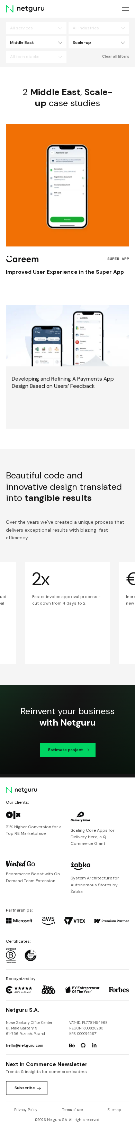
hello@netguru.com (24, 1045)
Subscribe (25, 1088)
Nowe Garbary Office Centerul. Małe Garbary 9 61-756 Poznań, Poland (29, 1028)
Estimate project (65, 750)
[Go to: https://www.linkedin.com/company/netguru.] (94, 1046)
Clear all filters (115, 56)
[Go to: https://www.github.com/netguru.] (83, 1046)
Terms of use (72, 1110)
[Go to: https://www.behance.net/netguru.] (72, 1046)
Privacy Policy (25, 1110)
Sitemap (114, 1110)
